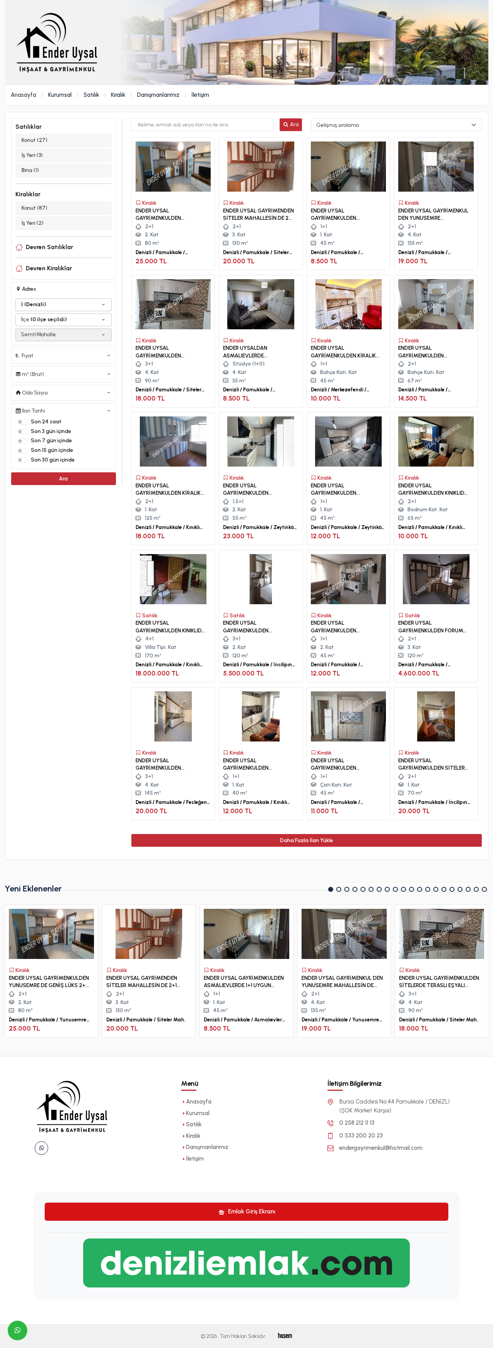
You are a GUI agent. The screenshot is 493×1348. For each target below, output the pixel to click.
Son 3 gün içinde (51, 431)
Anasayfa (23, 94)
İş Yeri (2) (33, 223)
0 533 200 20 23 (361, 1135)
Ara (63, 478)
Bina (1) (30, 170)
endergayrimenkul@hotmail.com (381, 1147)
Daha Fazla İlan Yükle (306, 840)
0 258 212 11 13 (356, 1122)
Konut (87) (34, 208)
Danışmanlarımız (158, 94)
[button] (330, 889)
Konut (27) (34, 140)
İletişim (200, 94)
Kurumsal (60, 94)
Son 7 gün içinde (51, 440)
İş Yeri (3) (32, 155)
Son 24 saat (46, 421)
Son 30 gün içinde (53, 460)
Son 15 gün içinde (52, 450)
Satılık (91, 94)
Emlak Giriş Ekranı (250, 1211)
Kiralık (118, 94)
